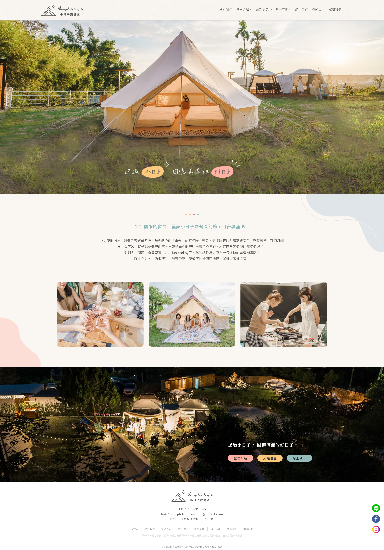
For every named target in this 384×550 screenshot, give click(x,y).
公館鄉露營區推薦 (232, 535)
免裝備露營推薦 (165, 535)
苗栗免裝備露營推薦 (208, 535)
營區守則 (282, 9)
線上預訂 (301, 9)
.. (203, 546)
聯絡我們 (335, 9)
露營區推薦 (148, 535)
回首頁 (134, 529)
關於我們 (226, 9)
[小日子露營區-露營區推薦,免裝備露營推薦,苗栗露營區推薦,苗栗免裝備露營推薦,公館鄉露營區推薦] (62, 10)
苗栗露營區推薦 (185, 535)
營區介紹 (242, 9)
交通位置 (318, 9)
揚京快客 (179, 546)
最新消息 (262, 9)
